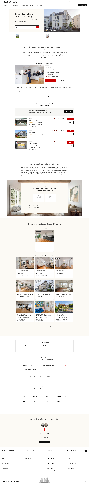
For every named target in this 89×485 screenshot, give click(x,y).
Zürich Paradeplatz (34, 120)
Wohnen (42, 105)
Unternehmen (39, 5)
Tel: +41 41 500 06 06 (44, 437)
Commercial (32, 5)
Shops (25, 23)
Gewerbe (47, 105)
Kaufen (16, 23)
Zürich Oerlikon (33, 143)
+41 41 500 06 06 (48, 450)
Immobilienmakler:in (24, 5)
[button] (29, 96)
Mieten (21, 23)
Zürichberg (48, 67)
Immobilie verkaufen (15, 5)
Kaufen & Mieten (5, 5)
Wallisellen (32, 132)
